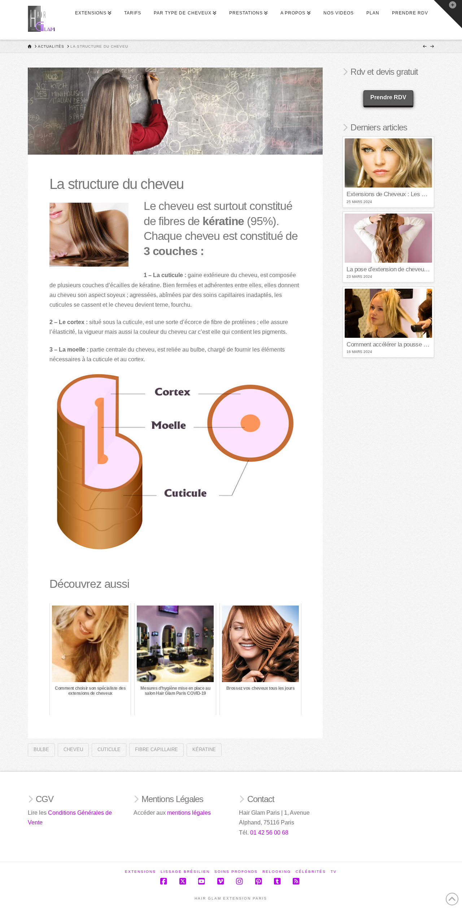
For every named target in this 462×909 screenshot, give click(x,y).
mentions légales (189, 813)
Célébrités (311, 872)
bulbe (41, 749)
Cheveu (73, 749)
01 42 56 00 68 (269, 833)
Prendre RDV (388, 97)
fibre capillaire (156, 749)
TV (334, 872)
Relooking (276, 872)
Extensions (140, 872)
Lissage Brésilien (185, 872)
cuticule (109, 749)
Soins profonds (236, 872)
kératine (204, 749)
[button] (448, 14)
